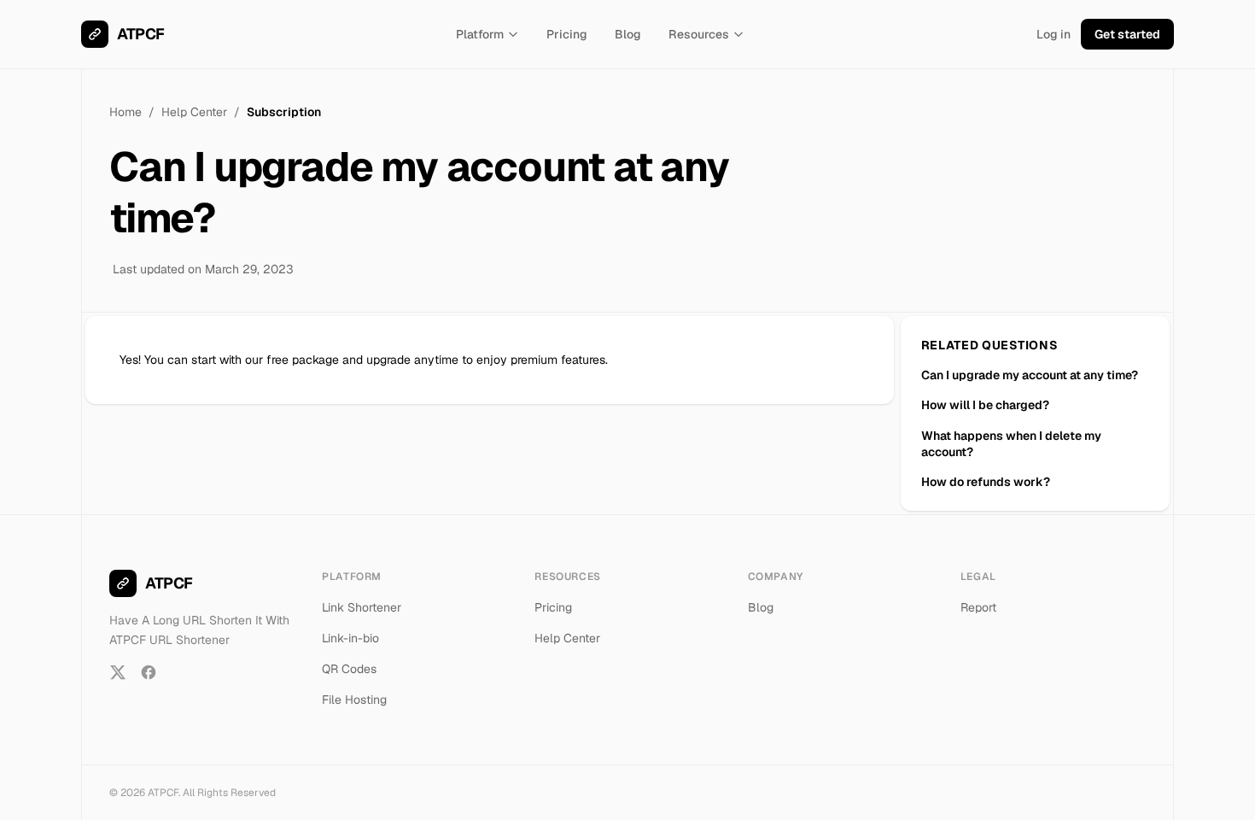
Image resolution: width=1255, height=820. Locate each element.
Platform (480, 34)
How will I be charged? (985, 405)
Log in (1053, 34)
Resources (698, 34)
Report (978, 607)
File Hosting (354, 699)
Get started (1127, 34)
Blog (628, 34)
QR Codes (349, 668)
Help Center (194, 112)
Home (125, 112)
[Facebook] (148, 672)
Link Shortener (361, 607)
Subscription (284, 112)
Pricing (566, 34)
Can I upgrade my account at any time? (1029, 375)
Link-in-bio (350, 638)
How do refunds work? (985, 481)
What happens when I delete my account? (1011, 444)
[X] (117, 672)
